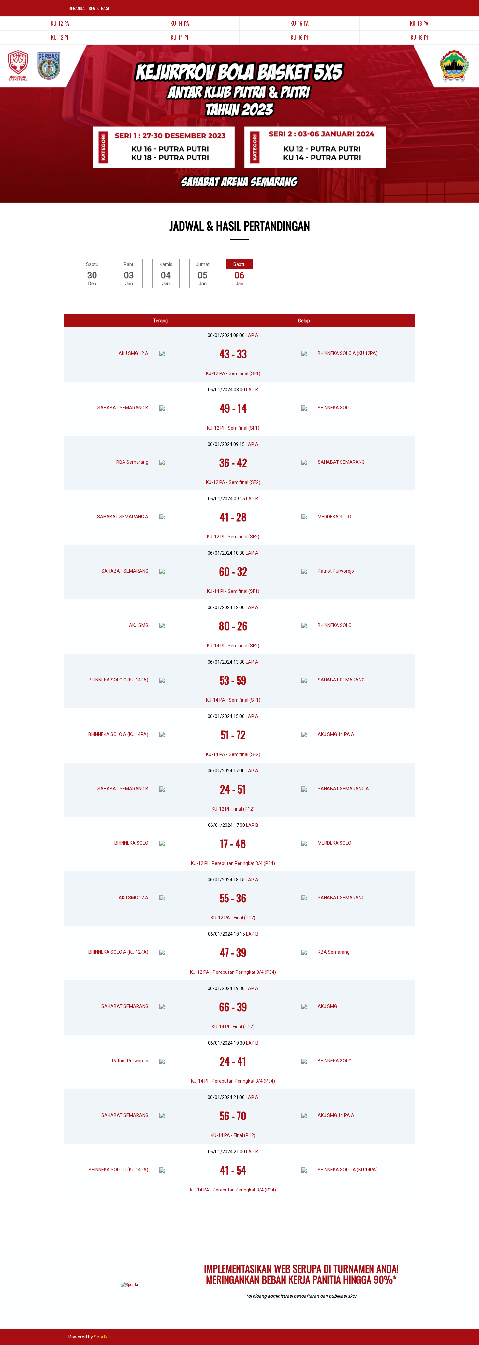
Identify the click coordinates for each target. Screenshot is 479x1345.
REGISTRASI (99, 8)
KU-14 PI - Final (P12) (233, 1026)
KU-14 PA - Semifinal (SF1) (233, 700)
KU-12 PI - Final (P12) (233, 808)
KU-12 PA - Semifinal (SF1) (233, 373)
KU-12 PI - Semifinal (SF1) (233, 428)
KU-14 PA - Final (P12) (233, 1135)
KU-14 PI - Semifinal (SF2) (233, 645)
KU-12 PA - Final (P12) (233, 917)
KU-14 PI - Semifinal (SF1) (233, 591)
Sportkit (102, 1336)
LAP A (252, 335)
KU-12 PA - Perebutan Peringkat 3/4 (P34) (233, 972)
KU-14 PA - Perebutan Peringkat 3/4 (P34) (233, 1189)
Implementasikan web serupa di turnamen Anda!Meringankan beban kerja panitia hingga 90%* (301, 1274)
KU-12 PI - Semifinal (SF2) (233, 536)
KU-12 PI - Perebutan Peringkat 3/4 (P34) (233, 863)
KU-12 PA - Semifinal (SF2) (233, 482)
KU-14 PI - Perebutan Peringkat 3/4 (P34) (233, 1081)
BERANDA (76, 8)
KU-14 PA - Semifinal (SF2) (233, 754)
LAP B (252, 389)
